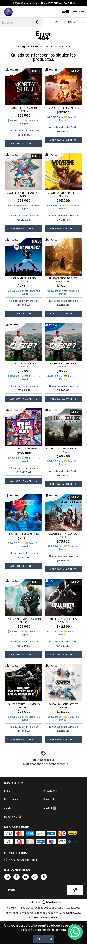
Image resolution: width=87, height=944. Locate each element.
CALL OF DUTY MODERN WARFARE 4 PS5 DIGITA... (24, 705)
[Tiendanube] (43, 903)
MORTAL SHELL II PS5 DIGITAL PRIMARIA (24, 109)
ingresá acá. (73, 913)
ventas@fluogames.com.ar (23, 860)
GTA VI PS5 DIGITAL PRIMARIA (24, 448)
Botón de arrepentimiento (43, 917)
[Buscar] (38, 22)
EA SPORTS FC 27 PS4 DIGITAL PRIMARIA (63, 365)
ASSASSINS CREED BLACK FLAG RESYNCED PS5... (63, 535)
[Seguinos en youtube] (25, 877)
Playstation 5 (11, 799)
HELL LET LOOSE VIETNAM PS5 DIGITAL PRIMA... (63, 450)
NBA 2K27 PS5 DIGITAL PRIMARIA (24, 533)
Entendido (43, 938)
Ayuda (7, 808)
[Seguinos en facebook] (16, 877)
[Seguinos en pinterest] (44, 877)
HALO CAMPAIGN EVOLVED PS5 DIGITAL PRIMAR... (24, 620)
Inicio (7, 791)
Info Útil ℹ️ (50, 808)
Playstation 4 (50, 791)
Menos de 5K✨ (13, 817)
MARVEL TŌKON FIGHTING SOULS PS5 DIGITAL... (24, 194)
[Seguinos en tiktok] (34, 877)
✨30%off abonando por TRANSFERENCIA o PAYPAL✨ (43, 3)
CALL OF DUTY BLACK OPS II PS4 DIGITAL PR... (63, 620)
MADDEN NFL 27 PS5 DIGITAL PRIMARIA (24, 280)
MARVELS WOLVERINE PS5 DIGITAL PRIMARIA (63, 194)
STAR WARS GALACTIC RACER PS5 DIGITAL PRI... (63, 705)
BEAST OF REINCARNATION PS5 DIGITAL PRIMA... (63, 280)
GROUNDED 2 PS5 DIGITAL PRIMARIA (63, 107)
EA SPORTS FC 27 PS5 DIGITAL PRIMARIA (24, 365)
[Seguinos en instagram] (7, 877)
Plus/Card (49, 799)
